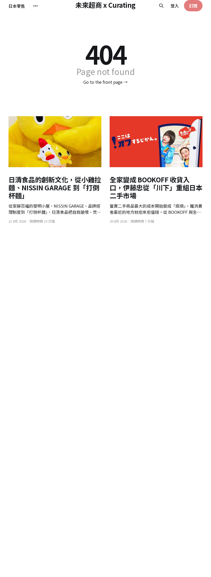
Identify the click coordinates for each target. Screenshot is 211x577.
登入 (175, 6)
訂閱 (193, 6)
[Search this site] (161, 6)
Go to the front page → (105, 82)
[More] (35, 6)
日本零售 (16, 6)
